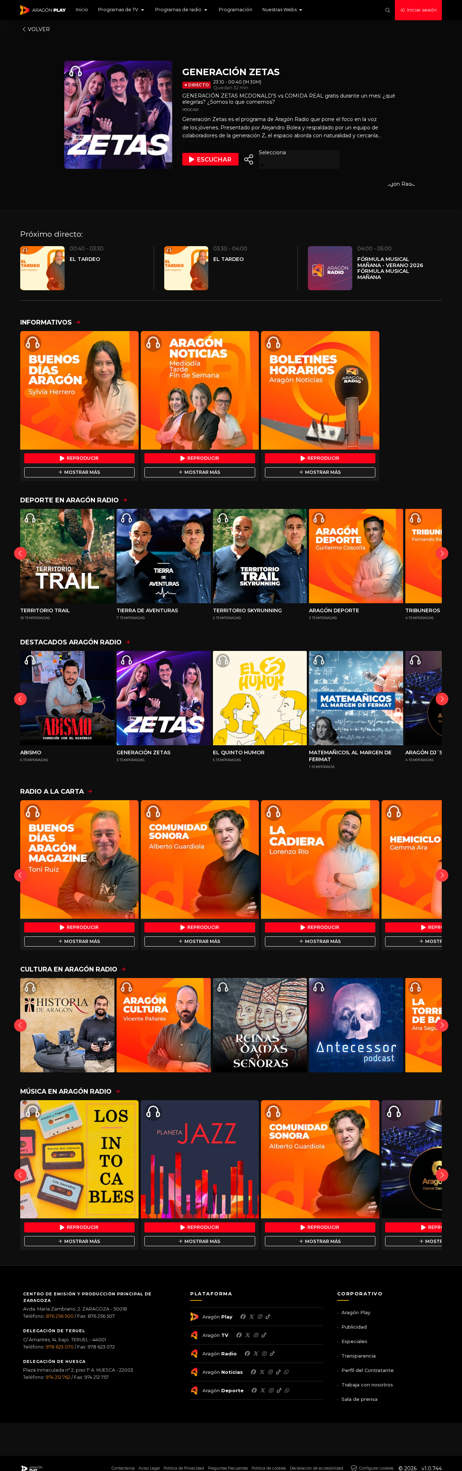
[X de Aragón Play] (251, 1316)
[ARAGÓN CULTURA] (164, 1025)
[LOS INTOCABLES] (79, 1159)
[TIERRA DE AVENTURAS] (164, 556)
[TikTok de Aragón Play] (267, 1316)
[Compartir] (249, 159)
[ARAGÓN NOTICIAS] (200, 390)
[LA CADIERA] (320, 859)
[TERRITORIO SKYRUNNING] (260, 556)
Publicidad (354, 1327)
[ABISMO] (67, 698)
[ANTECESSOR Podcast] (356, 1025)
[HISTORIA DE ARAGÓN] (67, 1025)
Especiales (354, 1341)
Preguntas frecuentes (228, 1468)
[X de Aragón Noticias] (261, 1372)
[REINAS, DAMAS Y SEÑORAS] (260, 1025)
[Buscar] (387, 10)
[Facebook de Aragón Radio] (246, 1353)
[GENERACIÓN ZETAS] (164, 698)
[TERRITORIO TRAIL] (67, 556)
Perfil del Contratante (367, 1370)
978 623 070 (60, 1347)
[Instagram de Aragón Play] (259, 1316)
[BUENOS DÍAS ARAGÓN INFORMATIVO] (79, 390)
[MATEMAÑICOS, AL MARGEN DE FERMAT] (356, 698)
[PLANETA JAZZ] (200, 1159)
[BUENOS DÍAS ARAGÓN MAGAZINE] (79, 859)
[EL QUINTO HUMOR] (260, 698)
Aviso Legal (149, 1468)
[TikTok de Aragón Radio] (272, 1353)
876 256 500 (60, 1316)
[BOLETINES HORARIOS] (320, 390)
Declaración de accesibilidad (316, 1468)
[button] (121, 10)
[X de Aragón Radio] (255, 1353)
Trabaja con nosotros (367, 1385)
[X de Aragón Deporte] (262, 1390)
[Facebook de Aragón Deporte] (253, 1390)
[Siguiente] (442, 553)
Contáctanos (123, 1468)
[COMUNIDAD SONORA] (200, 859)
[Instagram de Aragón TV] (255, 1335)
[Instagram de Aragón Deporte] (270, 1390)
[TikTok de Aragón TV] (263, 1335)
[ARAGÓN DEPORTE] (356, 556)
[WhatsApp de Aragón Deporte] (286, 1390)
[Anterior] (20, 553)
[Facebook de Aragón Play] (242, 1316)
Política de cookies (269, 1468)
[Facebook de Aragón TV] (238, 1335)
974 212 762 (58, 1377)
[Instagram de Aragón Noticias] (270, 1372)
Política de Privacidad (184, 1468)
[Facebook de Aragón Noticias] (253, 1372)
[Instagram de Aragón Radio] (264, 1353)
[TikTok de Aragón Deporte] (278, 1390)
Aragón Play (355, 1312)
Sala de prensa (359, 1399)
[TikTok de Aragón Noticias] (278, 1372)
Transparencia (358, 1356)
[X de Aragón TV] (247, 1335)
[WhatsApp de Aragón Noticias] (286, 1372)
